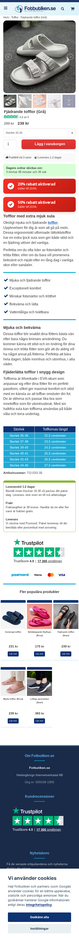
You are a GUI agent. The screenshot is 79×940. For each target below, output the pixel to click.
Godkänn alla (39, 917)
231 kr (13, 646)
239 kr (65, 646)
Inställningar (39, 928)
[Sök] (62, 8)
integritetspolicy (39, 905)
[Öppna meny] (6, 9)
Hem (6, 17)
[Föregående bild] (9, 56)
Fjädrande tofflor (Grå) (34, 17)
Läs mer (13, 654)
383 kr (39, 713)
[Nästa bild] (70, 56)
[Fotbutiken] (35, 9)
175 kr (39, 646)
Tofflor (14, 17)
